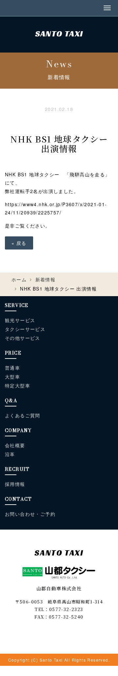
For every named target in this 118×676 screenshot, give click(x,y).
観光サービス (20, 320)
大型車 (12, 377)
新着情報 (45, 279)
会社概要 (15, 445)
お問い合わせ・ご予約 (30, 514)
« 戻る (19, 243)
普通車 (12, 368)
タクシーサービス (25, 329)
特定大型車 (17, 385)
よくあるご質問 (22, 415)
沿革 (10, 454)
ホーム (19, 279)
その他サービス (22, 338)
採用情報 (15, 484)
